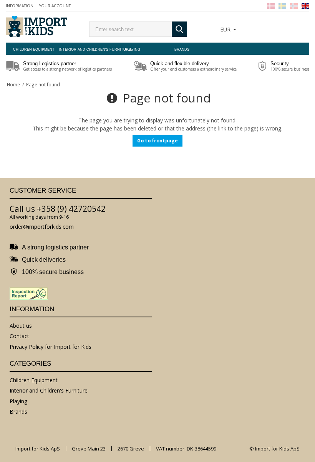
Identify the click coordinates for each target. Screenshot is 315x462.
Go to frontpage (157, 140)
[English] (305, 6)
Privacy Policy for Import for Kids (50, 346)
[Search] (179, 29)
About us (21, 325)
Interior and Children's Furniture (83, 49)
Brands (181, 49)
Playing (132, 49)
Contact (19, 336)
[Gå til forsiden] (36, 27)
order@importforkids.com (42, 226)
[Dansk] (271, 6)
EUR (225, 29)
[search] (130, 29)
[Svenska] (282, 6)
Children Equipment (34, 49)
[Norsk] (294, 6)
